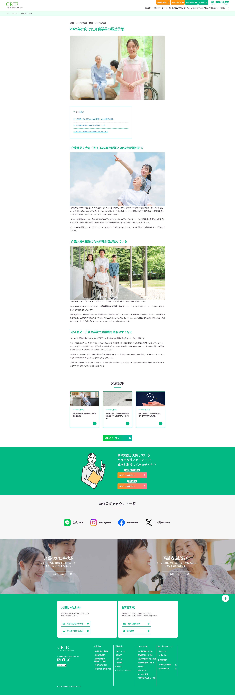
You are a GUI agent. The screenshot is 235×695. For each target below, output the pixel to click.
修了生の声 (177, 8)
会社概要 (119, 663)
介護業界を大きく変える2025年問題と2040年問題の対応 (94, 119)
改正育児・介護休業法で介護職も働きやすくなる (91, 132)
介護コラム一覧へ (111, 438)
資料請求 (201, 2)
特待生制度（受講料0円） (103, 669)
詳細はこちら (58, 574)
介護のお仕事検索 (197, 8)
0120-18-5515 (222, 2)
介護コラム (186, 8)
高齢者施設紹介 (211, 8)
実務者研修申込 (176, 2)
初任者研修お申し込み (145, 651)
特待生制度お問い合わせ (146, 663)
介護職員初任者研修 (101, 651)
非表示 (81, 112)
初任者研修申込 (161, 2)
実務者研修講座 (100, 655)
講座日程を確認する (127, 475)
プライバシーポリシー (123, 670)
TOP (7, 13)
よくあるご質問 (143, 674)
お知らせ (119, 659)
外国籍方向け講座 (101, 665)
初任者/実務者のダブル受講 (147, 659)
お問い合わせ (190, 2)
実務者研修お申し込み (145, 655)
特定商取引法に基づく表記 (146, 678)
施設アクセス (120, 651)
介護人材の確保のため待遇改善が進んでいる (90, 125)
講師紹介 (119, 655)
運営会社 (119, 666)
